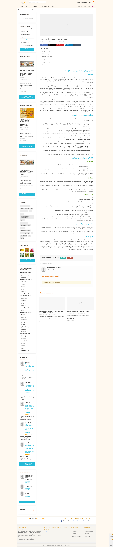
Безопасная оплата (89, 531)
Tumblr (77, 44)
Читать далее (23, 91)
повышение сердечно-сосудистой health (25, 217)
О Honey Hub (87, 536)
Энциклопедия (45, 6)
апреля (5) (23, 291)
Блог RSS (23, 509)
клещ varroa (27, 205)
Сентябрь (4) (24, 300)
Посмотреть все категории (27, 49)
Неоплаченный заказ (76, 536)
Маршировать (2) (25, 307)
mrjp (32, 208)
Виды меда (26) (24, 39)
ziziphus (22, 238)
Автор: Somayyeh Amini (53, 267)
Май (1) (22, 346)
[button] (93, 6)
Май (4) (22, 289)
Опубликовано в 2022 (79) (26, 333)
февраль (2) (23, 277)
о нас (53, 6)
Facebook (44, 44)
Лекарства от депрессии (25, 230)
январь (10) (23, 331)
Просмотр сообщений (28, 482)
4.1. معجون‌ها (44, 57)
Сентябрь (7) (24, 340)
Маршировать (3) (25, 293)
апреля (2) (23, 305)
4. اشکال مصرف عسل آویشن (46, 56)
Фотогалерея (24, 245)
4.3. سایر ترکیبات (45, 61)
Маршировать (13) (25, 350)
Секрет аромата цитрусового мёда (78, 311)
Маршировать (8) (25, 327)
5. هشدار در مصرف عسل (45, 62)
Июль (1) (23, 274)
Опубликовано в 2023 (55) (26, 312)
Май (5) (22, 303)
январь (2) (23, 310)
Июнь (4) (23, 324)
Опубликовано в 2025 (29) (26, 279)
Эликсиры (35, 6)
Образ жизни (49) (24, 31)
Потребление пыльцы (25, 208)
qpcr (29, 233)
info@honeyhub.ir (41, 518)
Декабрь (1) (23, 334)
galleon (22, 205)
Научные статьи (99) (25, 34)
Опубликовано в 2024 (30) (26, 295)
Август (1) (23, 321)
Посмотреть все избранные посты (27, 194)
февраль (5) (23, 329)
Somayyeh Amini (29, 484)
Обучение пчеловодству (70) (27, 45)
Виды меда (49, 263)
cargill (25, 233)
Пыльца (22, 213)
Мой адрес (74, 533)
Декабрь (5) (23, 314)
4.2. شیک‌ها (44, 59)
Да (64, 257)
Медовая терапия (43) (25, 37)
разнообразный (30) (25, 42)
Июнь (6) (23, 288)
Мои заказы (74, 531)
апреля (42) (23, 348)
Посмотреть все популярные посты (27, 146)
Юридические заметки (89, 530)
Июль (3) (23, 286)
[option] (27, 75)
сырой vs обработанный (25, 225)
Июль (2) (23, 343)
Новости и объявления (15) (27, 28)
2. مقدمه (42, 53)
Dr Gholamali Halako (29, 492)
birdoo (30, 211)
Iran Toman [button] (87, 6)
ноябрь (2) (23, 315)
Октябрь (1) (23, 281)
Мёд (27, 6)
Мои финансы (75, 534)
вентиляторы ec (24, 235)
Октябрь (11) (24, 298)
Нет (70, 257)
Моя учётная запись (76, 530)
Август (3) (23, 341)
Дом (22, 6)
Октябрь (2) (23, 338)
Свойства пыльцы (24, 211)
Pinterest (60, 44)
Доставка (87, 533)
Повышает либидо (24, 222)
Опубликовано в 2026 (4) (25, 272)
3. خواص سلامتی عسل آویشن (46, 54)
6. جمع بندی (43, 64)
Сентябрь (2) (24, 282)
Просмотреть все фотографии (27, 260)
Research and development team (29, 476)
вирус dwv (23, 220)
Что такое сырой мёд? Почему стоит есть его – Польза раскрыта (51, 312)
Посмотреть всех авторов (27, 502)
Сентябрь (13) (24, 319)
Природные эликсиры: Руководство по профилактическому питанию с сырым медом (27, 73)
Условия (86, 534)
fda (29, 235)
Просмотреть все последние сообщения (27, 97)
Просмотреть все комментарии (27, 464)
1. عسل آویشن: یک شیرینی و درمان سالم (49, 51)
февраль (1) (23, 308)
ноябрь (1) (23, 296)
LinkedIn (68, 44)
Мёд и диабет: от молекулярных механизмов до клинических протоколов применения (25, 122)
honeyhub (22, 227)
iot (32, 233)
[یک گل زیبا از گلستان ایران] (32, 250)
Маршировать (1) (25, 275)
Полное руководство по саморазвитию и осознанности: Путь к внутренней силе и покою (29, 368)
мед (21, 233)
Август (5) (23, 284)
